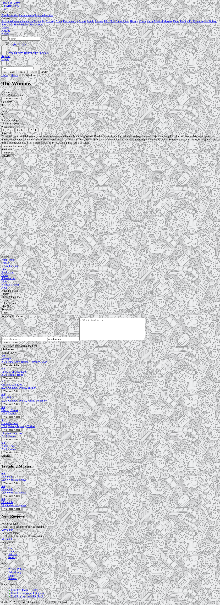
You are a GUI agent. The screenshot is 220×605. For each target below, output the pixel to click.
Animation (27, 21)
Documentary (70, 21)
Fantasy (99, 21)
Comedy (50, 21)
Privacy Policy (16, 569)
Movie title (7, 529)
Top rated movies (44, 15)
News (176, 21)
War (31, 24)
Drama (82, 21)
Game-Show (122, 21)
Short (214, 21)
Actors (44, 52)
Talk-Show (14, 24)
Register (5, 56)
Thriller (25, 24)
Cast (12, 72)
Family (90, 21)
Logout (5, 59)
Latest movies (26, 15)
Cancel (19, 316)
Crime (59, 21)
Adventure (15, 21)
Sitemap (12, 578)
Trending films (15, 52)
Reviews (33, 72)
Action (5, 21)
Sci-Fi (207, 21)
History (134, 21)
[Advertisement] (104, 190)
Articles (36, 52)
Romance (198, 21)
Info (5, 72)
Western (39, 24)
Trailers (28, 52)
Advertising (14, 572)
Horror (142, 21)
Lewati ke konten (10, 2)
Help (11, 575)
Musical (158, 21)
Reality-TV (186, 21)
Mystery (167, 21)
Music (150, 21)
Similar (44, 72)
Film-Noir (109, 21)
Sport (4, 24)
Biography (39, 21)
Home (4, 75)
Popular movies (9, 15)
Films (11, 548)
